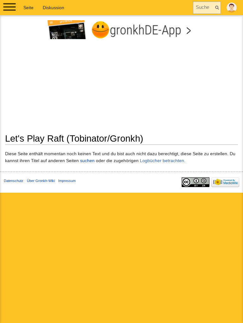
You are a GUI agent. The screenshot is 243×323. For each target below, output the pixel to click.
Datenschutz (13, 181)
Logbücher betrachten (162, 160)
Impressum (67, 181)
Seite (28, 7)
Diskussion (53, 7)
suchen (87, 160)
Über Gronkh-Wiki (41, 181)
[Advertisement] (121, 88)
